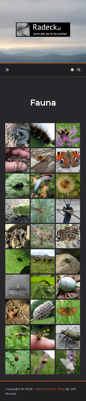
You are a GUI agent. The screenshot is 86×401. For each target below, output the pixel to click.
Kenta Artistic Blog (50, 389)
